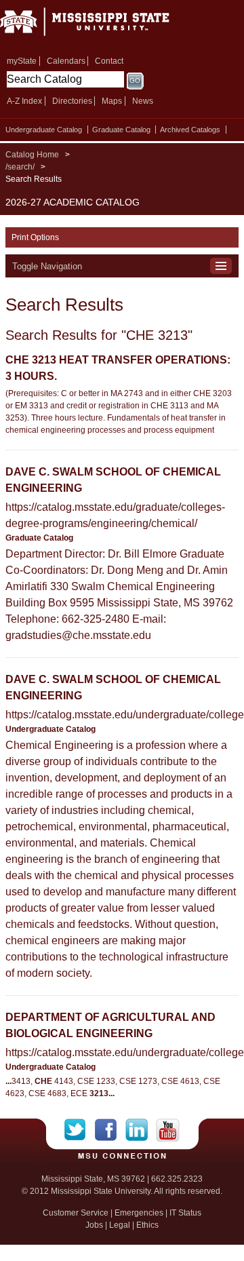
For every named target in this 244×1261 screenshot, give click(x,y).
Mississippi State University (101, 26)
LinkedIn (140, 1130)
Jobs (94, 1225)
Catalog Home (32, 154)
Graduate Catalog (121, 129)
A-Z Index (24, 101)
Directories (72, 101)
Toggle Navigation (47, 266)
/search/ (20, 167)
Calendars (66, 61)
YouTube (168, 1130)
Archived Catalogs (190, 129)
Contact (109, 61)
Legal (119, 1225)
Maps (112, 101)
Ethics (147, 1225)
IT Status (185, 1213)
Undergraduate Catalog (43, 129)
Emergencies (139, 1213)
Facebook (110, 1130)
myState (22, 61)
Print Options (35, 237)
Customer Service (75, 1213)
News (142, 101)
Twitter (79, 1130)
